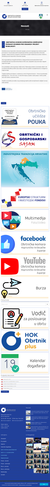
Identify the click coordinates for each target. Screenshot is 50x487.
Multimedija (4, 472)
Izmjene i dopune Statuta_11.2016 (9, 386)
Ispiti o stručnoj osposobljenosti (9, 449)
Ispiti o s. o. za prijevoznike (7, 452)
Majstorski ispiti (4, 458)
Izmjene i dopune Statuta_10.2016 (9, 383)
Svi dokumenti (5, 391)
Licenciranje (4, 455)
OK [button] (44, 484)
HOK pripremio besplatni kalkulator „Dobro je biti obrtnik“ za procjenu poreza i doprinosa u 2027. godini (40, 413)
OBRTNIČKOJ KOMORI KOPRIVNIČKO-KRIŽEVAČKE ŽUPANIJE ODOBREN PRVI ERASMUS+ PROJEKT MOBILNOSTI (24, 44)
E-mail (8, 4)
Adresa (41, 4)
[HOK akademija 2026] (30, 445)
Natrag (3, 103)
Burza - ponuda (4, 466)
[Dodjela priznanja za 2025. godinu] (30, 450)
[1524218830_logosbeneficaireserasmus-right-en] (9, 87)
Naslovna (22, 29)
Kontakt (3, 474)
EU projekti (3, 441)
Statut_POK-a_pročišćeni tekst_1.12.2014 (11, 381)
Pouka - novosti (5, 460)
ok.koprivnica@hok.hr (8, 5)
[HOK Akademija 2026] (30, 440)
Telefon (25, 4)
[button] (25, 485)
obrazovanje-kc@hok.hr (18, 420)
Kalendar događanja (6, 446)
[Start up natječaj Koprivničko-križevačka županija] (45, 449)
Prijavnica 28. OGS (6, 379)
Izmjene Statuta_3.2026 (7, 388)
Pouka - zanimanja (5, 463)
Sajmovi (3, 444)
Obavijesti (3, 438)
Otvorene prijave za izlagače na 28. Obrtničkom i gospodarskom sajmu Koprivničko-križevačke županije (40, 418)
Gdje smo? (25, 8)
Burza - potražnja (5, 469)
